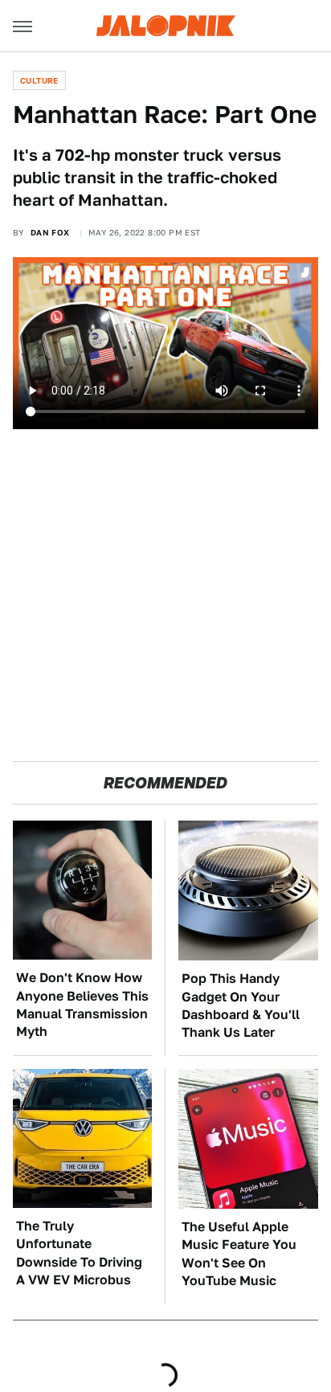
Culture (39, 80)
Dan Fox (50, 232)
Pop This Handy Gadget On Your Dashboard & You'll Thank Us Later (241, 1005)
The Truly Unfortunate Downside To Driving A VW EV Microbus (79, 1253)
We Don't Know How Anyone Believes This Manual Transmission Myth (82, 1004)
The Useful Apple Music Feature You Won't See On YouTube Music (239, 1253)
